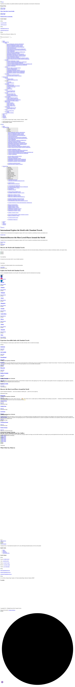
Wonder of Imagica (10, 112)
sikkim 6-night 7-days (11, 104)
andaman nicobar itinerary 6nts (12, 79)
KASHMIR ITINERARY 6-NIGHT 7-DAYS (16, 192)
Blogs (4, 114)
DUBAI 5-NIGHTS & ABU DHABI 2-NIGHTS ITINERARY (18, 58)
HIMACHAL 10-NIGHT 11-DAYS (14, 195)
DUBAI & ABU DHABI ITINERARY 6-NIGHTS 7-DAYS (17, 57)
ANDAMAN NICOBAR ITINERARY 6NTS (16, 180)
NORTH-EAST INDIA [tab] (10, 174)
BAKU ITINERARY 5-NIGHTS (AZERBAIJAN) (17, 140)
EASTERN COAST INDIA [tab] (11, 175)
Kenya (2, 319)
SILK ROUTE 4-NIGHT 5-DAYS (14, 209)
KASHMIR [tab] (9, 170)
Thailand (2, 292)
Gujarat (6, 109)
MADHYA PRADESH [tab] (10, 172)
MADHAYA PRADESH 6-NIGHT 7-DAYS (16, 199)
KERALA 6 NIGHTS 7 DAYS (13, 215)
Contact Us (5, 117)
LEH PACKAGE (11, 182)
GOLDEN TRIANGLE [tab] (10, 173)
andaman (6, 77)
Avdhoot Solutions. (12, 610)
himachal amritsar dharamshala (12, 95)
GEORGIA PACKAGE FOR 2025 (14, 141)
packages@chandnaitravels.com (6, 574)
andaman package (10, 78)
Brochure (4, 116)
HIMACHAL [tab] (9, 171)
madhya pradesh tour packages (12, 97)
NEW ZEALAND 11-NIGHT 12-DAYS (14, 75)
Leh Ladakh (3, 352)
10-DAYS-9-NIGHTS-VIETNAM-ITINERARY (16, 135)
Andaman (2, 346)
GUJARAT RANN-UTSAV (13, 217)
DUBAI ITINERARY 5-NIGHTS (14, 145)
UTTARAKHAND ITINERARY (14, 185)
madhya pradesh (7, 96)
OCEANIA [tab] (9, 131)
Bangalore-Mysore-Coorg (11, 107)
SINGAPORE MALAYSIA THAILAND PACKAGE (17, 138)
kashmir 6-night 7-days (11, 91)
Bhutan (2, 282)
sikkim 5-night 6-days (11, 103)
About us (4, 551)
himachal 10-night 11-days (11, 94)
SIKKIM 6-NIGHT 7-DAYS (13, 206)
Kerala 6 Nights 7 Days (11, 108)
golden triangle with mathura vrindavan (11, 100)
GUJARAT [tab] (9, 177)
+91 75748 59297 (6, 566)
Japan (2, 298)
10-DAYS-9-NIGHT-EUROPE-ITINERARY (15, 62)
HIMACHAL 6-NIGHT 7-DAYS (14, 194)
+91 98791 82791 (6, 561)
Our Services (5, 113)
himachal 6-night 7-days (11, 93)
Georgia (2, 308)
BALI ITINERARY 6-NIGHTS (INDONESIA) (15, 44)
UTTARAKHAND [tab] (10, 169)
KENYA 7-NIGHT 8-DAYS (12, 68)
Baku (1, 335)
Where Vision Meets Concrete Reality (7, 11)
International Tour (6, 42)
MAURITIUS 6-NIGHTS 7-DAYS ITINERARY (16, 72)
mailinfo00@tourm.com (4, 28)
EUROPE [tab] (8, 129)
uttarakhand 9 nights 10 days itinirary (13, 85)
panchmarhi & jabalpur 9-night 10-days (14, 99)
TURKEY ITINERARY (11, 65)
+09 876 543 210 (3, 24)
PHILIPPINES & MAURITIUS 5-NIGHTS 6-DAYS (17, 143)
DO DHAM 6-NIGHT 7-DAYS (13, 187)
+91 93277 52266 (6, 562)
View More (2, 348)
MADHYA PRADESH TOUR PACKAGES (16, 198)
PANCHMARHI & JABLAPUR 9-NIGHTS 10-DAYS (18, 200)
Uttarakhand (3, 357)
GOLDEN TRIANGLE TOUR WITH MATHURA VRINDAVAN (20, 202)
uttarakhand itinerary (10, 84)
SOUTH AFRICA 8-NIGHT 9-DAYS (14, 67)
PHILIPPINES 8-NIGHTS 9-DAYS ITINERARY (16, 70)
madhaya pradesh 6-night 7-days (12, 98)
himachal (6, 92)
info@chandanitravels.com (5, 570)
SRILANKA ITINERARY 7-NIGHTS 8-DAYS (16, 142)
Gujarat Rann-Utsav (10, 110)
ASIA (6, 43)
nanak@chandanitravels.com (5, 572)
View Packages (3, 279)
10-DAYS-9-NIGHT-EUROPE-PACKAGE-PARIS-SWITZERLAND (19, 63)
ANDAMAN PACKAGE (12, 179)
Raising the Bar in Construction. (6, 16)
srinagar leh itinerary (10, 82)
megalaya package (10, 102)
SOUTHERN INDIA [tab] (10, 176)
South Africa (3, 313)
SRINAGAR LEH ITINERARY (14, 183)
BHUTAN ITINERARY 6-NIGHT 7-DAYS (15, 45)
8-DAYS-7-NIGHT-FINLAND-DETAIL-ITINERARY (17, 61)
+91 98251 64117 (6, 559)
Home (4, 41)
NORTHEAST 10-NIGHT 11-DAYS (14, 208)
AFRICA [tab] (8, 130)
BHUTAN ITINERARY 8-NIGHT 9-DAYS (16, 134)
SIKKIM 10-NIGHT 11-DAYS (13, 207)
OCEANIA (7, 73)
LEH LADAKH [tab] (9, 168)
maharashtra (7, 111)
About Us (4, 115)
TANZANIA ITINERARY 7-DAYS (13, 69)
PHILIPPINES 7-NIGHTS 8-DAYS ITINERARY (16, 71)
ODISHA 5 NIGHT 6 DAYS (13, 212)
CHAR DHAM (11, 188)
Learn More (2, 267)
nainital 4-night (9, 88)
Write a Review (3, 540)
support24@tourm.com (4, 30)
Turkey (2, 324)
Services (4, 221)
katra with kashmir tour (11, 90)
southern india (7, 106)
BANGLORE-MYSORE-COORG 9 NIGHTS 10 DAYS (18, 214)
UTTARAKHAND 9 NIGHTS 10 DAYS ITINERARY (18, 186)
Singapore (2, 303)
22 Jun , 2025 (2, 14)
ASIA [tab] (8, 128)
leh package (9, 81)
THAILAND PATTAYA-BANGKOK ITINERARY (17, 137)
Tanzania (2, 329)
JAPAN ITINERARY (12, 139)
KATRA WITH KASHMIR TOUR (14, 191)
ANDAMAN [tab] (9, 167)
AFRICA (6, 66)
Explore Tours (2, 234)
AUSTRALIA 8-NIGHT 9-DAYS (13, 74)
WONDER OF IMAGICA (13, 219)
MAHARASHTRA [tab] (10, 178)
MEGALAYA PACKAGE (13, 204)
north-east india (7, 101)
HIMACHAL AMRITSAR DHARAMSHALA (16, 196)
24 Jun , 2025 (2, 9)
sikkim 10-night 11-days (11, 105)
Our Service (5, 552)
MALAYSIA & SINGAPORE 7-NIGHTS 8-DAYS (17, 144)
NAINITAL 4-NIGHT (12, 189)
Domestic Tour (5, 76)
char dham (9, 87)
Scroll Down (2, 244)
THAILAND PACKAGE (12, 136)
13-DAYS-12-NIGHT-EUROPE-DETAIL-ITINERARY (17, 64)
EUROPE (6, 59)
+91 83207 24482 (7, 564)
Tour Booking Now (6, 553)
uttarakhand (7, 83)
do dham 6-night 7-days (11, 86)
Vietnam (2, 287)
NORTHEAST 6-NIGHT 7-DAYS (14, 210)
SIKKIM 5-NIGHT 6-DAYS (13, 205)
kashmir (6, 89)
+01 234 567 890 (3, 22)
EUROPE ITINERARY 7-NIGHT (13, 60)
